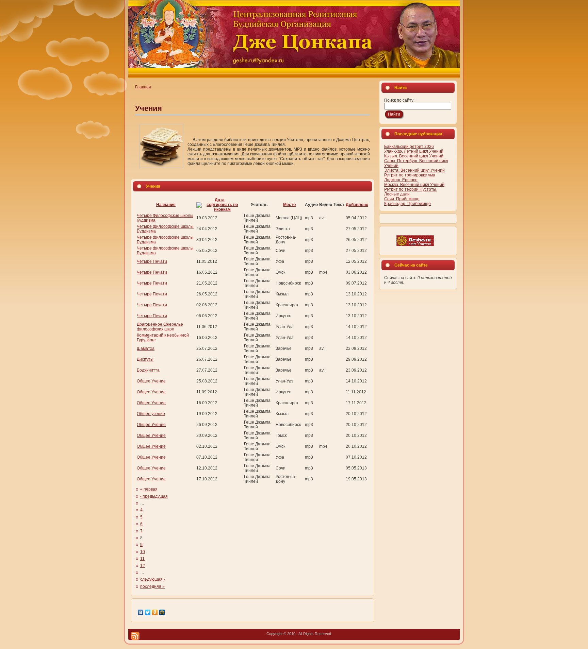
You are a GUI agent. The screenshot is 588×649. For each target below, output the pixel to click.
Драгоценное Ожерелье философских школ (160, 326)
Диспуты (145, 359)
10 (142, 551)
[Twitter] (147, 612)
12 (142, 565)
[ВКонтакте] (140, 612)
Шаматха (145, 348)
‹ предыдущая (154, 496)
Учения (148, 108)
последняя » (152, 586)
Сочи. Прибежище (402, 199)
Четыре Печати (152, 261)
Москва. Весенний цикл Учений (414, 184)
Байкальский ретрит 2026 (409, 146)
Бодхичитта (148, 370)
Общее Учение (151, 381)
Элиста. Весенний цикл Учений (414, 170)
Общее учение (151, 413)
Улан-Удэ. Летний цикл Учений (413, 151)
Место (289, 204)
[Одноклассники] (155, 612)
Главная (143, 87)
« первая (149, 489)
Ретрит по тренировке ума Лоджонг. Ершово (409, 177)
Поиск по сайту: (399, 100)
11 (142, 558)
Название (166, 204)
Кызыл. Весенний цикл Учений (413, 156)
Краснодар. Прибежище (407, 203)
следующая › (152, 579)
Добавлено (357, 204)
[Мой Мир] (162, 612)
